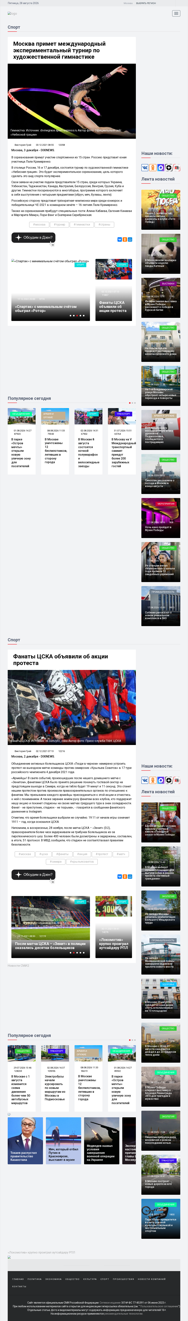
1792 (171, 296)
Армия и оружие (15, 416)
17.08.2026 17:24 (156, 560)
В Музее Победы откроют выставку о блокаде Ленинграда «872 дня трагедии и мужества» (158, 1093)
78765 (117, 1071)
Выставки (168, 283)
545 (171, 208)
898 (171, 343)
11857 (105, 295)
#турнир (59, 224)
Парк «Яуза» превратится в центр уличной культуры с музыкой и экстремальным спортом (160, 1225)
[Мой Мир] (130, 239)
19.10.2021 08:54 (26, 936)
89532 (84, 1071)
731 (171, 422)
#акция (82, 854)
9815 (171, 607)
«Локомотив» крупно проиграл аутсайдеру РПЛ (113, 943)
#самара (56, 861)
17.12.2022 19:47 (26, 303)
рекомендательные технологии (123, 1313)
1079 (171, 862)
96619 (51, 1071)
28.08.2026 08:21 (156, 1041)
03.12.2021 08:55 (45, 144)
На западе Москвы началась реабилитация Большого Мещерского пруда (160, 918)
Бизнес (125, 414)
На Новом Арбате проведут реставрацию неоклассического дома (160, 351)
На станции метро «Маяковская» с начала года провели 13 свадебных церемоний (160, 569)
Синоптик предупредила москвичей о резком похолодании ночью (160, 1140)
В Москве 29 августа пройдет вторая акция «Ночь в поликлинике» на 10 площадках (159, 1006)
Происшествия (123, 1279)
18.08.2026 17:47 (156, 255)
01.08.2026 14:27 (89, 1067)
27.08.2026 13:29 (156, 1214)
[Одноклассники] (125, 239)
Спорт (80, 264)
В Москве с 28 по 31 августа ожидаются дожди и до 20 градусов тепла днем (160, 1050)
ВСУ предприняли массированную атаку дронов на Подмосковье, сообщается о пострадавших (159, 435)
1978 (171, 1041)
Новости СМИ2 (18, 965)
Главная (18, 1279)
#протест (102, 854)
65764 (84, 434)
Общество (168, 195)
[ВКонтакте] (120, 239)
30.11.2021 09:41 (110, 928)
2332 (171, 1082)
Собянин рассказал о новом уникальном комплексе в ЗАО (158, 615)
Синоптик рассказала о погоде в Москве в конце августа (159, 483)
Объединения (88, 1051)
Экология (168, 896)
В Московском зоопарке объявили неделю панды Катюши (160, 263)
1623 (171, 1176)
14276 (105, 932)
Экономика (53, 1279)
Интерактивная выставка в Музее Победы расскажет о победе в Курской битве (161, 305)
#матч (121, 854)
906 (171, 821)
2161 (171, 1132)
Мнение (169, 852)
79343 (17, 434)
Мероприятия (166, 503)
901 (171, 909)
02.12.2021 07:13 (110, 291)
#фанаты (62, 854)
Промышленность (163, 591)
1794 (171, 953)
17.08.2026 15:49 (156, 607)
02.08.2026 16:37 (22, 1067)
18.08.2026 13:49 (156, 343)
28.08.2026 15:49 (156, 862)
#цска (43, 854)
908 (171, 522)
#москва (39, 224)
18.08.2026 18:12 (156, 208)
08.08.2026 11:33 (22, 430)
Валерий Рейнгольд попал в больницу (48, 310)
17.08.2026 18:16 (156, 522)
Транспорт (90, 414)
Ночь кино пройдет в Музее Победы (158, 528)
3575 (171, 475)
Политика (35, 1279)
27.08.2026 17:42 (156, 1082)
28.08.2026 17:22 (156, 821)
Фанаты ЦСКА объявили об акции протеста (112, 306)
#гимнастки (82, 224)
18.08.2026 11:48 (156, 384)
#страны (104, 224)
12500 (42, 303)
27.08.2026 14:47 (156, 1176)
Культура (90, 1279)
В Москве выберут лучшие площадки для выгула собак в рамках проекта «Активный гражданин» (159, 873)
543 (171, 255)
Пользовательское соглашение (159, 1306)
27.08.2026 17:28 (156, 1132)
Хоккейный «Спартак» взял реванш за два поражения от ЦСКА (48, 946)
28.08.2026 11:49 (156, 953)
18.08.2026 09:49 (156, 422)
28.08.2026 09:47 (156, 997)
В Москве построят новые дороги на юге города (158, 1184)
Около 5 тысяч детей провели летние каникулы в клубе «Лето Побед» (160, 217)
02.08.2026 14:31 (56, 430)
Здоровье (168, 984)
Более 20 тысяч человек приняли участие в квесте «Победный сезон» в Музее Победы (160, 830)
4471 (171, 384)
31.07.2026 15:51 (89, 430)
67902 (51, 434)
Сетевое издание (110, 1302)
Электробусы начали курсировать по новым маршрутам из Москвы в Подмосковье (21, 1088)
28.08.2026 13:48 (156, 909)
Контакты (19, 1286)
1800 (171, 1214)
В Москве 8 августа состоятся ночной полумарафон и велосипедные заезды (55, 453)
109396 (18, 1071)
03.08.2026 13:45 (122, 430)
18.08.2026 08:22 (156, 475)
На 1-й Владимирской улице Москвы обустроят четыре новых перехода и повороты (160, 393)
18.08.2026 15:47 (156, 296)
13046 (42, 936)
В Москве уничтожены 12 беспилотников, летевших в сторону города (22, 451)
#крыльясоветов (82, 861)
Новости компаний (152, 1279)
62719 (117, 434)
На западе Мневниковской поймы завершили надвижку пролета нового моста (159, 962)
